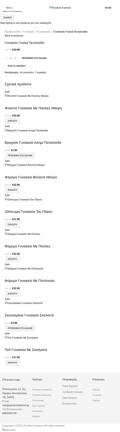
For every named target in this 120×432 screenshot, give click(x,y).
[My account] (99, 8)
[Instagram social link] (62, 2)
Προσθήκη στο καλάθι (34, 58)
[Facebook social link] (58, 2)
